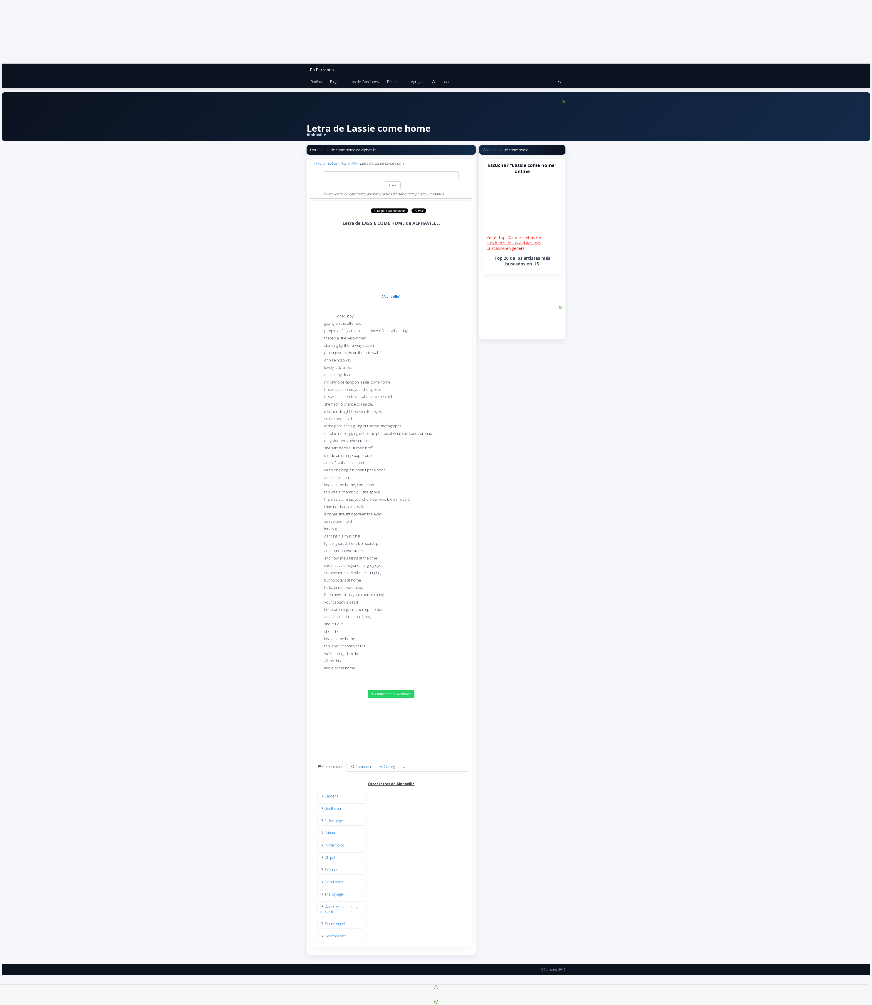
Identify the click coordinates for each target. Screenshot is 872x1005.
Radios (316, 81)
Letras (332, 163)
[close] (436, 987)
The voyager (334, 894)
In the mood (334, 845)
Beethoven (333, 808)
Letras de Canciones (362, 81)
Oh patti (331, 857)
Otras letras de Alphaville (391, 783)
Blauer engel (335, 923)
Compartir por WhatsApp (392, 694)
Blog (333, 81)
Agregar (417, 81)
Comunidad (441, 81)
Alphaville (349, 163)
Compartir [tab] (363, 766)
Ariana (330, 832)
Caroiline (332, 796)
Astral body (334, 881)
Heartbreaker (335, 935)
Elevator (331, 869)
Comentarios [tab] (332, 766)
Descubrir (395, 81)
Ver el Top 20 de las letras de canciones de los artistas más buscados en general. (514, 243)
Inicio (320, 163)
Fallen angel (334, 820)
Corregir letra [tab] (394, 766)
